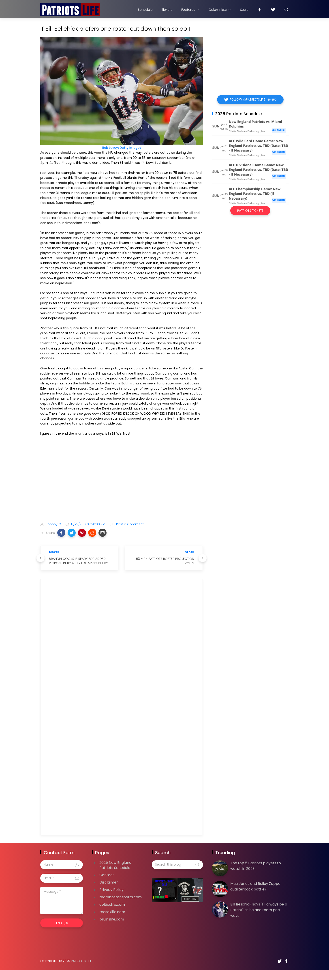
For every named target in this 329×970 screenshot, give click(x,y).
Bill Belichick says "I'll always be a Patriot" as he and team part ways (258, 910)
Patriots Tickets (250, 210)
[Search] (286, 9)
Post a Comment (129, 524)
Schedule (145, 9)
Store (244, 9)
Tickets (167, 9)
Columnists (218, 9)
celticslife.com (112, 904)
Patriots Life (81, 961)
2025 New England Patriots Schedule (115, 865)
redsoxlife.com (112, 911)
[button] (61, 533)
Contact (106, 874)
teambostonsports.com (120, 897)
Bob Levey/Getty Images (121, 147)
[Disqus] (121, 647)
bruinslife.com (111, 919)
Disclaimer (108, 882)
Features (188, 9)
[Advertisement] (121, 483)
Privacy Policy (111, 889)
